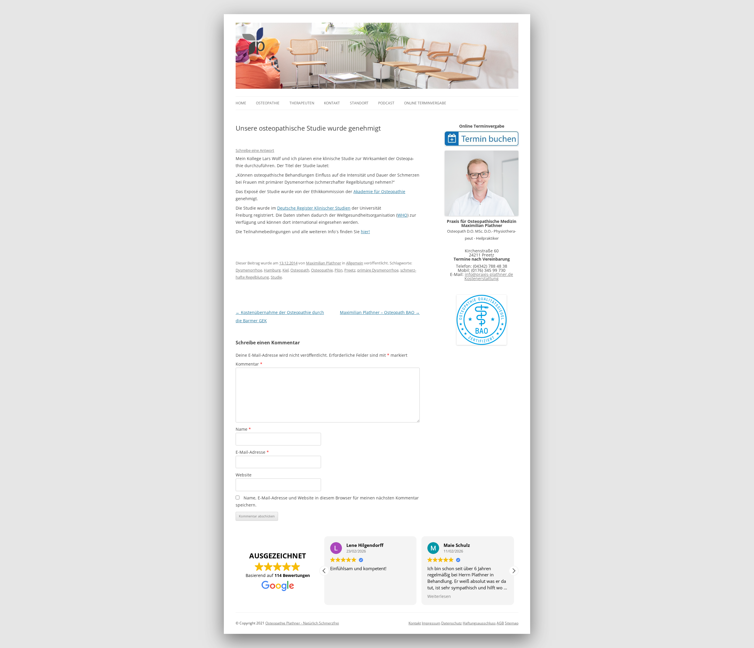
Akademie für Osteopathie (379, 191)
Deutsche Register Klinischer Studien (313, 208)
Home (241, 103)
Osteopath (299, 270)
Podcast (386, 103)
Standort (359, 103)
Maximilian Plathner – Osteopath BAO (380, 312)
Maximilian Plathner (323, 263)
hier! (365, 231)
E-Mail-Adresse (252, 452)
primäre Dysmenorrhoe (378, 270)
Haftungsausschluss (479, 623)
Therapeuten (302, 103)
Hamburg (272, 270)
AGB (500, 623)
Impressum (431, 623)
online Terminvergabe (425, 103)
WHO (402, 215)
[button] (513, 570)
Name (243, 429)
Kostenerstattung (481, 278)
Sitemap (511, 623)
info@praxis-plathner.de (489, 274)
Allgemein (354, 263)
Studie (276, 277)
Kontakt (332, 103)
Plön (339, 270)
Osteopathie (268, 103)
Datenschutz (451, 623)
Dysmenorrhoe (249, 270)
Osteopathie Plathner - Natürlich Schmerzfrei (302, 623)
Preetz (349, 270)
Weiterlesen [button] (439, 596)
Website (244, 475)
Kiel (285, 270)
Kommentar (249, 364)
